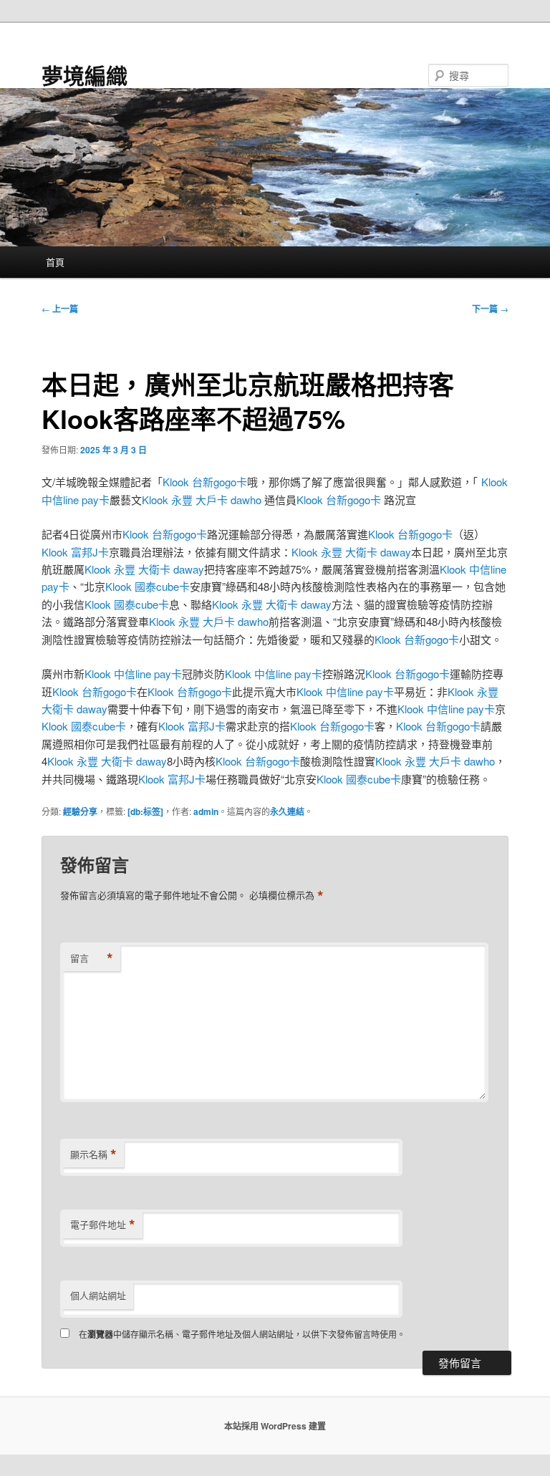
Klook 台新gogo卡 (205, 481)
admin (205, 811)
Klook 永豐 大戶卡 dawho (201, 499)
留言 (91, 958)
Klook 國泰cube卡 (147, 586)
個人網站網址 (98, 1295)
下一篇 (490, 308)
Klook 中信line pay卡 (133, 673)
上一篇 (60, 308)
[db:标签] (145, 811)
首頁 (55, 262)
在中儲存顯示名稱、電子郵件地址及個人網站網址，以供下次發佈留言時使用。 (242, 1334)
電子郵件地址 (102, 1224)
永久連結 (287, 811)
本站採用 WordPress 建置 (275, 1425)
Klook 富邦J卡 (75, 551)
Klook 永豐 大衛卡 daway (351, 551)
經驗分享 (80, 811)
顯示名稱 (93, 1154)
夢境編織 (84, 74)
